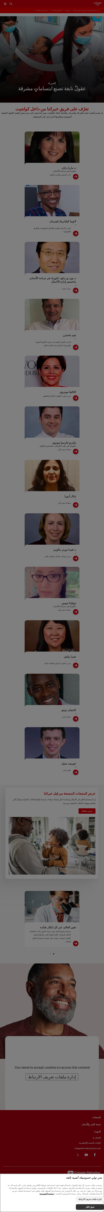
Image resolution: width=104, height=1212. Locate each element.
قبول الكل (90, 1207)
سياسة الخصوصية (47, 1193)
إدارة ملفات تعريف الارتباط (89, 1199)
